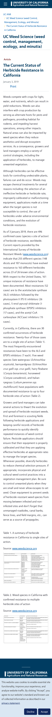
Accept (44, 711)
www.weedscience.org (35, 254)
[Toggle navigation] (5, 4)
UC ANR (7, 14)
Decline (30, 711)
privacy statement (11, 703)
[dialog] (26, 697)
